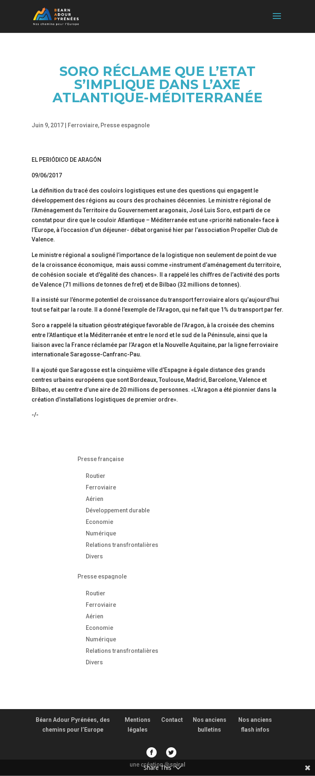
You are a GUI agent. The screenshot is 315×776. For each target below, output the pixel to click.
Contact (172, 719)
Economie (99, 522)
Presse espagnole (125, 125)
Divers (94, 556)
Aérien (94, 499)
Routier (95, 476)
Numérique (101, 533)
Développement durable (118, 510)
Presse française (101, 459)
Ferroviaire (83, 125)
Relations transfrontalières (122, 545)
